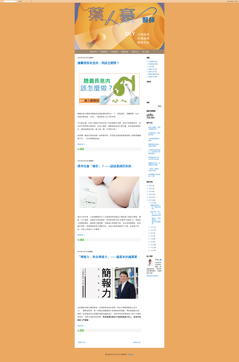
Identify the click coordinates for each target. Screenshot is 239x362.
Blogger (130, 354)
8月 (152, 236)
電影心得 (151, 71)
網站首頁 (93, 52)
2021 (151, 188)
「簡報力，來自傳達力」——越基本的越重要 (107, 257)
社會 (149, 66)
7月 (152, 239)
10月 (152, 230)
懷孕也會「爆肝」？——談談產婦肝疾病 (104, 166)
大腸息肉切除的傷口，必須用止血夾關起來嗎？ (154, 151)
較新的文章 (81, 342)
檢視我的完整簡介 (153, 276)
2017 (151, 200)
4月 (152, 247)
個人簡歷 (145, 52)
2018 (151, 197)
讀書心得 (135, 52)
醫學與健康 (152, 74)
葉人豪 (159, 260)
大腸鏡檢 (114, 52)
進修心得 (151, 69)
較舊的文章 (137, 342)
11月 (152, 227)
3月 (152, 250)
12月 (152, 203)
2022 (151, 185)
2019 (151, 194)
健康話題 (124, 52)
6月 (152, 242)
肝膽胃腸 (103, 52)
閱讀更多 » (81, 144)
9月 (152, 233)
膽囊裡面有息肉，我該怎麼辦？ (98, 63)
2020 (151, 191)
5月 (152, 244)
